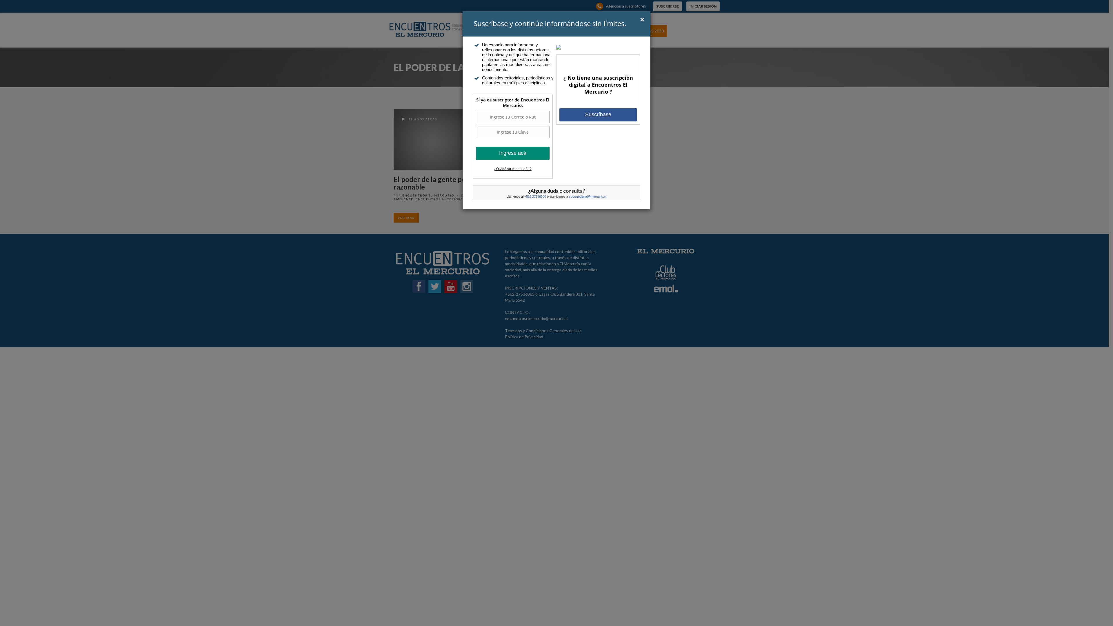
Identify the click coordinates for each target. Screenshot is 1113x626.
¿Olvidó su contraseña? (513, 169)
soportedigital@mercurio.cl (587, 196)
